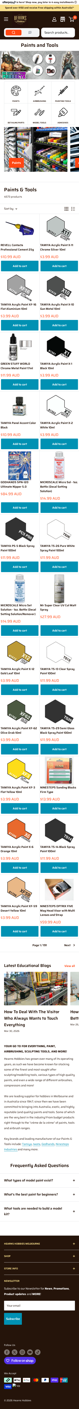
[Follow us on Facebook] (7, 1352)
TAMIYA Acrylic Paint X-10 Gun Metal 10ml (57, 306)
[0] (71, 19)
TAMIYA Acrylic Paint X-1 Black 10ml (56, 366)
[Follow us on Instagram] (22, 1352)
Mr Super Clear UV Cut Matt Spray (58, 607)
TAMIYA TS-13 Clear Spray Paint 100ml (57, 671)
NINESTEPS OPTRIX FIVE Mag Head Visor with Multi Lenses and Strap (57, 910)
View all (69, 966)
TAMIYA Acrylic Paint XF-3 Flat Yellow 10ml (18, 789)
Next (67, 945)
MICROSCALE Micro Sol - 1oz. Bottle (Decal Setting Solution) (59, 486)
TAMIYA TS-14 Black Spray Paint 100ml (57, 849)
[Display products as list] (73, 209)
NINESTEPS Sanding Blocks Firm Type (58, 789)
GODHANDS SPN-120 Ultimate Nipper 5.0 (14, 484)
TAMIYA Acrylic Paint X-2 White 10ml (56, 425)
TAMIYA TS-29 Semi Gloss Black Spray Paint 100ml (57, 730)
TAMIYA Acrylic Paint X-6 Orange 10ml (17, 849)
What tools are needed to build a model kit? (33, 1211)
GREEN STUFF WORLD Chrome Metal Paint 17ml (17, 366)
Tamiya (27, 1144)
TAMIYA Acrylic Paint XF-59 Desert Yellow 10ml (19, 908)
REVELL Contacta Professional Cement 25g (17, 247)
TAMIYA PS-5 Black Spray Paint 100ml (17, 548)
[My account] (54, 19)
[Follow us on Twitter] (14, 1352)
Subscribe (13, 1318)
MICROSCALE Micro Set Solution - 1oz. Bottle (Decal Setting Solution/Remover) (18, 609)
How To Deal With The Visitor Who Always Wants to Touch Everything (31, 1018)
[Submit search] (69, 32)
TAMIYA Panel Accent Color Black (18, 425)
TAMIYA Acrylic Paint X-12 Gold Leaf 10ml (17, 671)
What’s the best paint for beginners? (31, 1194)
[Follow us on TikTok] (38, 1352)
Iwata (36, 1144)
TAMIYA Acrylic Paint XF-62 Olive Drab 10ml (19, 730)
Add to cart (20, 266)
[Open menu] (6, 19)
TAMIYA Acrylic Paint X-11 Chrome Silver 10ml (56, 247)
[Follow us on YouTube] (30, 1352)
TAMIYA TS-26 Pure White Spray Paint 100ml (57, 548)
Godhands (48, 1144)
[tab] (13, 32)
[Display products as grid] (66, 209)
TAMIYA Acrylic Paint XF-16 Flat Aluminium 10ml (18, 306)
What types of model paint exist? (28, 1180)
